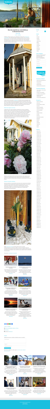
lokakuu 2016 (38, 199)
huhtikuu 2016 (39, 207)
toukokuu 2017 (39, 189)
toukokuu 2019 (39, 157)
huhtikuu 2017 (39, 191)
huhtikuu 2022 (39, 133)
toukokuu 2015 (39, 223)
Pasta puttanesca (39, 81)
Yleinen (17, 328)
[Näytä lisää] (10, 264)
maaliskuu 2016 (39, 209)
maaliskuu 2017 (39, 192)
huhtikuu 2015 (39, 224)
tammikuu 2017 (39, 195)
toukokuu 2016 (39, 206)
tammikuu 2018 (39, 178)
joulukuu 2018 (39, 163)
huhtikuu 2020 (39, 149)
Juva (37, 35)
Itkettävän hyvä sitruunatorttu (41, 85)
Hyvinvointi (38, 103)
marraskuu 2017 (39, 181)
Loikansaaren (16, 100)
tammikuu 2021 (39, 140)
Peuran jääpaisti (42, 92)
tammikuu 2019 (39, 161)
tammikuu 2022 (39, 136)
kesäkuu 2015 (38, 221)
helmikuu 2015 (39, 227)
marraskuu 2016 (39, 198)
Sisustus (38, 121)
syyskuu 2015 (38, 217)
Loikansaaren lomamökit (13, 253)
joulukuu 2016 (39, 196)
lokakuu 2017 (38, 182)
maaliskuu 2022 (39, 135)
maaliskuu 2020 (39, 150)
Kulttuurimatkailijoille (42, 2)
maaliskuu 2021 (39, 139)
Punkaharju (38, 45)
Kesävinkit (38, 105)
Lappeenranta (39, 41)
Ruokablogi (38, 118)
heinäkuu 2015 (39, 220)
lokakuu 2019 (38, 153)
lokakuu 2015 (38, 216)
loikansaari (11, 331)
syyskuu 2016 (38, 200)
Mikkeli (38, 42)
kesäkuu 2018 (38, 171)
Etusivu (34, 0)
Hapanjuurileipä (39, 84)
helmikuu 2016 (39, 210)
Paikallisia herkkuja (39, 112)
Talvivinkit (38, 122)
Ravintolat (38, 115)
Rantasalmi (38, 48)
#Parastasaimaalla (43, 0)
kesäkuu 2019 (38, 156)
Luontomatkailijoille (33, 2)
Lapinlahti (38, 39)
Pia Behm (8, 326)
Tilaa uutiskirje (39, 67)
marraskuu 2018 (39, 164)
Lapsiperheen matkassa (40, 108)
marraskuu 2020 (39, 143)
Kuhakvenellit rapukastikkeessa (41, 80)
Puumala (38, 46)
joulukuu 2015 (39, 213)
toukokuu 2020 (39, 147)
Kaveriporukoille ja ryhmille (24, 2)
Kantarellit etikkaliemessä (41, 97)
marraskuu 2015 (39, 214)
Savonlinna (7, 329)
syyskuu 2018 (38, 167)
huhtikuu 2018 (39, 174)
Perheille (16, 2)
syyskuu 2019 (38, 154)
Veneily (38, 125)
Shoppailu (38, 119)
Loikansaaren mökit (9, 246)
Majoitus (14, 328)
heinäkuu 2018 (39, 170)
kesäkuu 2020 (38, 146)
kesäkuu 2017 (38, 188)
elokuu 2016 (38, 202)
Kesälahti (38, 38)
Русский (32, 0)
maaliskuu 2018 (39, 175)
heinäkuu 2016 (39, 203)
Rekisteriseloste (25, 403)
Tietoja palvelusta (38, 0)
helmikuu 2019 (39, 160)
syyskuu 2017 (38, 184)
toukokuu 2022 (39, 132)
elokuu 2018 (38, 168)
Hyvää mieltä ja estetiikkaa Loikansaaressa (18, 30)
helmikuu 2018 (39, 177)
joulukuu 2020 (39, 142)
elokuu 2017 (38, 185)
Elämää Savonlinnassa (40, 101)
